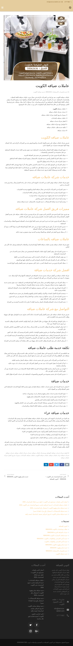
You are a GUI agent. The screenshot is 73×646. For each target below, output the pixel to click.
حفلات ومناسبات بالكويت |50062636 (56, 529)
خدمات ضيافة (10, 453)
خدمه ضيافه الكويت (39, 92)
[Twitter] (30, 625)
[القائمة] (2, 7)
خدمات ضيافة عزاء (63, 455)
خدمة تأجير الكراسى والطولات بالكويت (55, 541)
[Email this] (67, 464)
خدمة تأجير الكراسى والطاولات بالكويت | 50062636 (52, 538)
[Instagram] (30, 631)
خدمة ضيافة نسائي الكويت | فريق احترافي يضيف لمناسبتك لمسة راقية (46, 514)
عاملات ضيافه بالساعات (53, 239)
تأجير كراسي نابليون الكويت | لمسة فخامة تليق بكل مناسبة (36, 616)
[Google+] (37, 631)
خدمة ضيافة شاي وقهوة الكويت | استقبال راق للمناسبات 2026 (48, 508)
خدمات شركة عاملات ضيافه (50, 177)
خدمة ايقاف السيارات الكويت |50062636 (55, 535)
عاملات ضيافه (53, 455)
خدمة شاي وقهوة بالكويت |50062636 (56, 545)
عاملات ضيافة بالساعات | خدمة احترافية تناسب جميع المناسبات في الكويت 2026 (43, 505)
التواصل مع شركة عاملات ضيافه (48, 309)
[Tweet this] (56, 464)
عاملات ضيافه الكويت (55, 137)
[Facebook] (37, 625)
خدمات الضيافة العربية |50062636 (57, 532)
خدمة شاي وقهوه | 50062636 (58, 548)
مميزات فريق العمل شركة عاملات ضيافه (42, 209)
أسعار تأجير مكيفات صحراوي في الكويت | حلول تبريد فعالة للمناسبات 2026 (45, 502)
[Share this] (61, 464)
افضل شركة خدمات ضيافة (51, 270)
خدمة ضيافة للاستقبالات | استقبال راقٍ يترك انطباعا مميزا (50, 511)
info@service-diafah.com (54, 2)
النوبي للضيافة (63, 526)
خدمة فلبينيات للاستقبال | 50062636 (56, 92)
